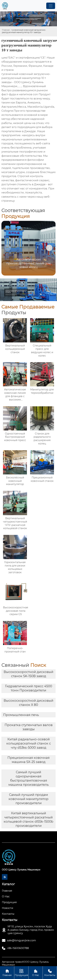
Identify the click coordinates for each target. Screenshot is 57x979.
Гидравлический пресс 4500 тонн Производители (28, 688)
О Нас (35, 972)
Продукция (21, 972)
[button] (49, 248)
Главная (6, 30)
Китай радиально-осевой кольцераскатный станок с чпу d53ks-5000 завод (28, 743)
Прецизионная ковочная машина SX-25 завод (28, 760)
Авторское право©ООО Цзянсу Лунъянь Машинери (25, 963)
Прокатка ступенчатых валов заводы (29, 727)
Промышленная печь (21, 715)
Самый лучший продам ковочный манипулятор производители (28, 799)
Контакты (49, 972)
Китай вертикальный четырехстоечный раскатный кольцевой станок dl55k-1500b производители (28, 819)
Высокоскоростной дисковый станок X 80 (28, 703)
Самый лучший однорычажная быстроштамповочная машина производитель (28, 778)
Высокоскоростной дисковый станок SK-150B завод (28, 674)
